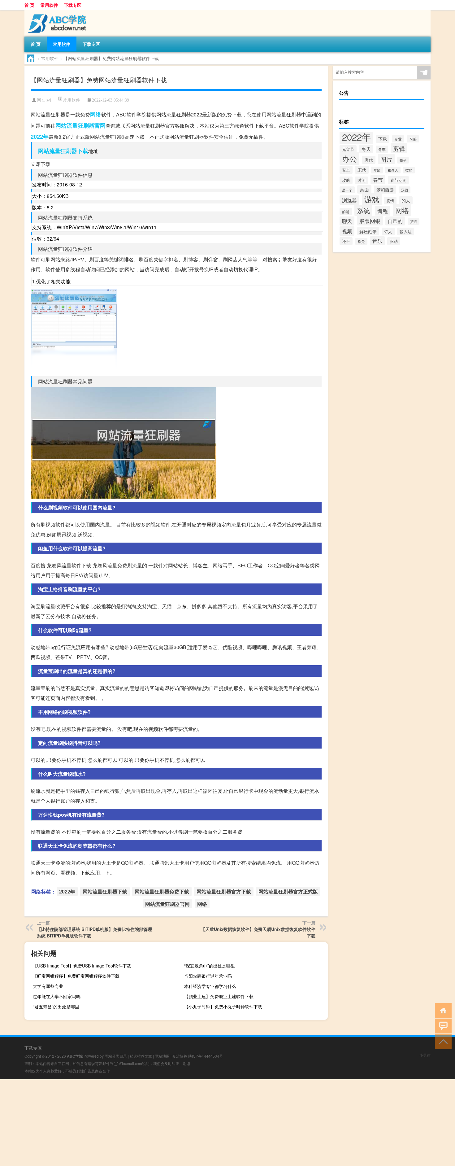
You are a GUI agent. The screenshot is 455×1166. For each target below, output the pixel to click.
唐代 (368, 160)
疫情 (390, 200)
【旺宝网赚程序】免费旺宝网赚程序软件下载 (76, 976)
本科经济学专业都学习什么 (210, 986)
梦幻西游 (385, 189)
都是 (361, 241)
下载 (382, 139)
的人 (405, 200)
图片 (386, 159)
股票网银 (369, 221)
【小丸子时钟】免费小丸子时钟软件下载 (223, 1006)
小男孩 (425, 1055)
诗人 (388, 231)
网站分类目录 (116, 1056)
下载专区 (72, 5)
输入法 (406, 231)
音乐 (377, 240)
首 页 (29, 5)
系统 (363, 210)
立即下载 (40, 164)
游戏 (371, 199)
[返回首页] (442, 1010)
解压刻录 (368, 231)
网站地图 (162, 1056)
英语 (413, 221)
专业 (398, 139)
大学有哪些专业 (48, 986)
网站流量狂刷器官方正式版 (288, 891)
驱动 (394, 241)
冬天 (366, 149)
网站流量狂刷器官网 (80, 125)
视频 (347, 231)
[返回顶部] (442, 1041)
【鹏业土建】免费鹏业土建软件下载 (219, 996)
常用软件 (49, 5)
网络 (95, 114)
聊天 (347, 221)
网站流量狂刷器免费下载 (162, 891)
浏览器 (349, 200)
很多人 (393, 170)
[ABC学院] (56, 12)
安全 (346, 170)
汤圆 (404, 189)
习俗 (413, 139)
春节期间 (398, 180)
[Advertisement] (185, 1122)
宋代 (362, 170)
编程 (382, 211)
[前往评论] (442, 1026)
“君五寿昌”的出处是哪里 (56, 1006)
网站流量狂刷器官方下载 (224, 891)
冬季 (382, 149)
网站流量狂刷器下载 (63, 151)
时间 (362, 180)
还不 (346, 241)
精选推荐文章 (141, 1056)
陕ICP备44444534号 (205, 1056)
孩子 (403, 160)
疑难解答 (179, 1056)
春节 (378, 179)
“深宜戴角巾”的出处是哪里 (209, 966)
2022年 (40, 137)
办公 (349, 158)
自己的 (395, 221)
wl (49, 100)
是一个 (347, 189)
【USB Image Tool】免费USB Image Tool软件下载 (82, 966)
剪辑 (399, 148)
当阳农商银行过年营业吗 (208, 976)
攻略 (346, 180)
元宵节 (348, 149)
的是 (345, 211)
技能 (408, 170)
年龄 (377, 170)
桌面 (364, 189)
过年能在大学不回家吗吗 (56, 996)
